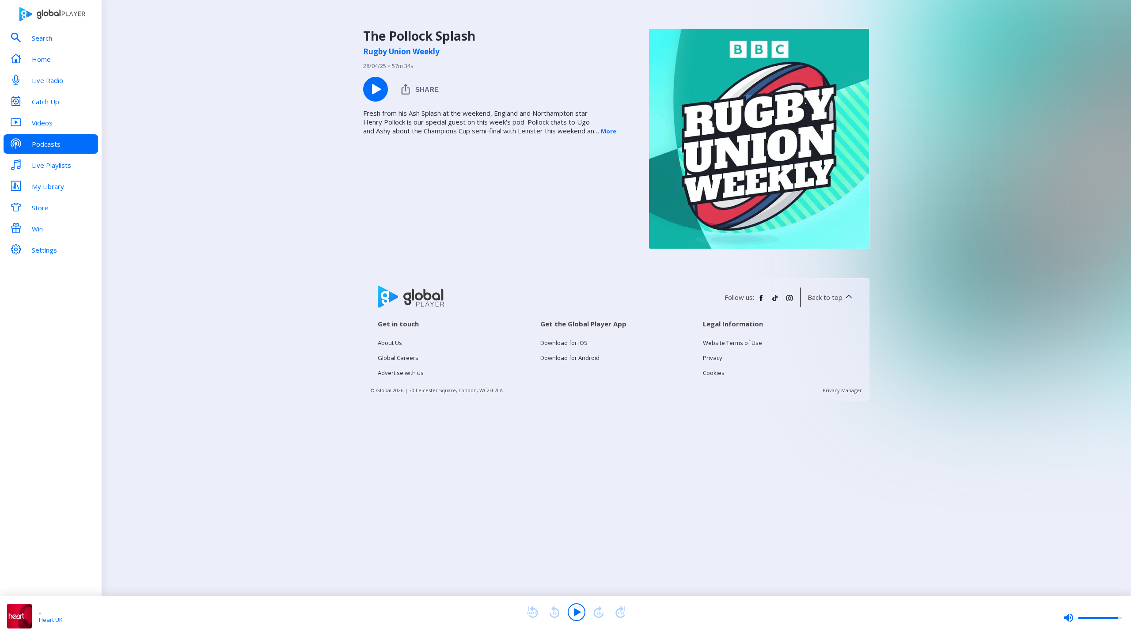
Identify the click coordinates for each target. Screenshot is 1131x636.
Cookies (714, 373)
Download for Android (570, 358)
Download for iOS (564, 343)
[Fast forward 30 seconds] (598, 612)
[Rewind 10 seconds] (554, 612)
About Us (390, 343)
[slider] (1093, 618)
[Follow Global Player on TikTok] (775, 301)
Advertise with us (401, 373)
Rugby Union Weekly (401, 52)
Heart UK (51, 620)
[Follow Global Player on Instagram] (789, 301)
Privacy (712, 358)
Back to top (825, 297)
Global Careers (398, 358)
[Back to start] (532, 612)
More (608, 131)
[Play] (576, 612)
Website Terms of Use (732, 343)
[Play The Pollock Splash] (375, 89)
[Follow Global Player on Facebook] (761, 301)
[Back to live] (621, 612)
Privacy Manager (842, 390)
